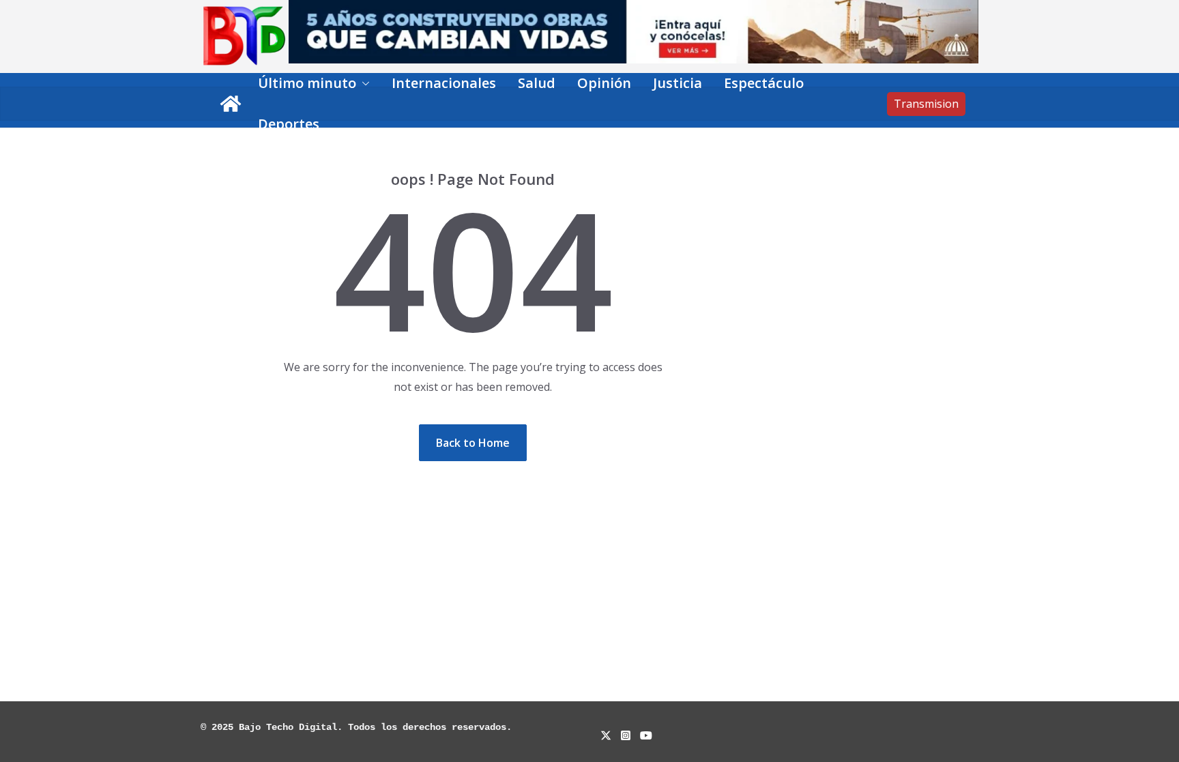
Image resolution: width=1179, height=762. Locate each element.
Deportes (288, 124)
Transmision (926, 103)
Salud (536, 83)
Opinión (604, 83)
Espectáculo (764, 83)
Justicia (677, 83)
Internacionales (444, 83)
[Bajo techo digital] (231, 104)
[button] (363, 83)
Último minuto (307, 83)
